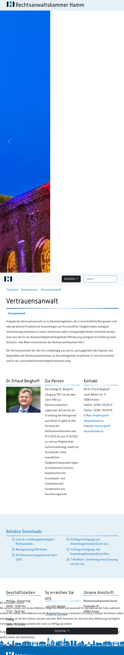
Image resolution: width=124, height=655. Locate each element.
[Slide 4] (67, 268)
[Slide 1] (50, 268)
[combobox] (100, 279)
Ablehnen (26, 646)
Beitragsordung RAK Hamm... (32, 549)
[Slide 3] (62, 268)
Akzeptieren (9, 646)
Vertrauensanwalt (17, 313)
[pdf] (68, 539)
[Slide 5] (73, 268)
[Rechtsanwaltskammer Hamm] (8, 279)
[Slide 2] (56, 268)
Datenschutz (55, 652)
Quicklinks (70, 278)
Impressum (70, 652)
